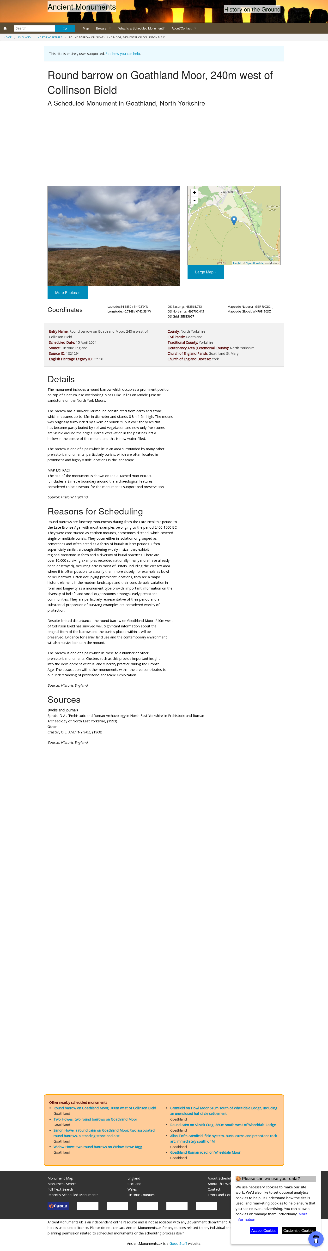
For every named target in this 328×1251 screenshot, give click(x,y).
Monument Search (62, 1183)
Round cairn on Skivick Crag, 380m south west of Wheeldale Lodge (223, 1124)
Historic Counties (141, 1194)
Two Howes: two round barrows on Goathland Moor (95, 1119)
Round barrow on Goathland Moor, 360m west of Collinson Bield (105, 1108)
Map (86, 28)
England (24, 37)
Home (8, 37)
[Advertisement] (164, 147)
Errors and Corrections (225, 1194)
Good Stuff (178, 1243)
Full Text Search (60, 1189)
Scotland (134, 1183)
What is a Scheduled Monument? (141, 28)
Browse (101, 28)
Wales (132, 1189)
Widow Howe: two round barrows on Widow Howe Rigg (98, 1147)
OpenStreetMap (255, 263)
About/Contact (182, 28)
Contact (214, 1189)
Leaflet (237, 263)
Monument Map (60, 1178)
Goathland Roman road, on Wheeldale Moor (205, 1152)
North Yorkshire (49, 37)
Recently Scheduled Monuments (73, 1194)
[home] (5, 28)
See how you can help (123, 53)
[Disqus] (164, 892)
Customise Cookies (298, 1230)
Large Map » (206, 272)
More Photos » (67, 292)
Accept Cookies (263, 1230)
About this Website (223, 1183)
